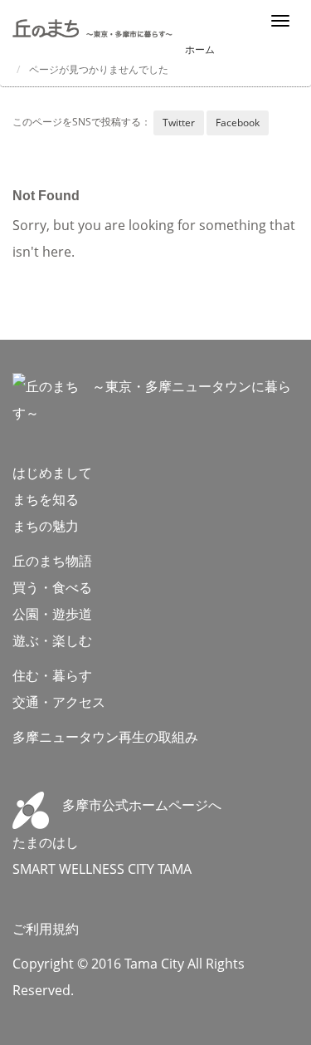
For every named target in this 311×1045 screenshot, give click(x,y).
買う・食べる (52, 587)
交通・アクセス (58, 702)
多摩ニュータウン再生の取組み (105, 737)
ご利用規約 (45, 929)
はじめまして (52, 473)
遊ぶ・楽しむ (52, 640)
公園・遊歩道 (52, 614)
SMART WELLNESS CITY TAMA (102, 869)
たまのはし (45, 842)
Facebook (238, 122)
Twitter (179, 122)
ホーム (200, 49)
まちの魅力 (45, 526)
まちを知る (45, 499)
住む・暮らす (52, 675)
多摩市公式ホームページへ (135, 805)
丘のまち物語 (52, 561)
